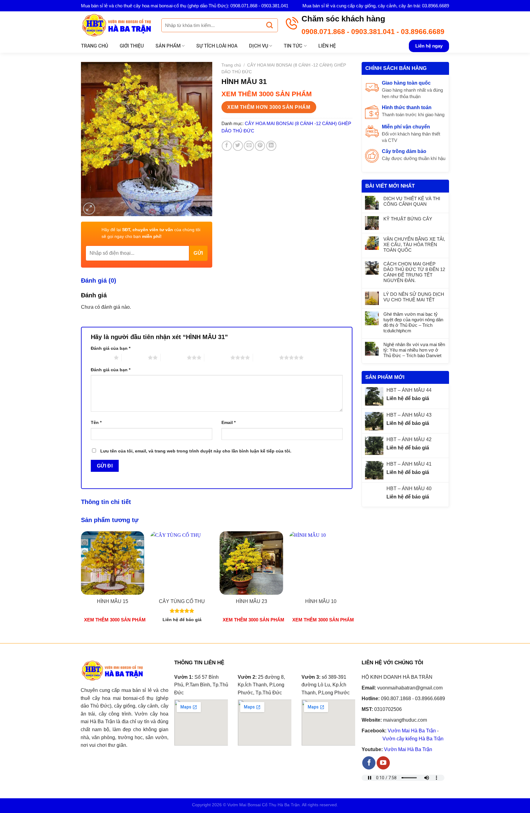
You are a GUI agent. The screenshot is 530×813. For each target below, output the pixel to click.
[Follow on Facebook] (368, 762)
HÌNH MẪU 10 (320, 601)
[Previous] (81, 582)
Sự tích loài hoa (216, 46)
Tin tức (293, 46)
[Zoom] (89, 209)
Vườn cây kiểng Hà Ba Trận (413, 738)
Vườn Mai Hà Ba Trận (412, 730)
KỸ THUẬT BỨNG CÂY (407, 218)
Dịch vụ (258, 46)
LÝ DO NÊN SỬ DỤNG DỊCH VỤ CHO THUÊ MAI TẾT (413, 297)
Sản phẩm (168, 46)
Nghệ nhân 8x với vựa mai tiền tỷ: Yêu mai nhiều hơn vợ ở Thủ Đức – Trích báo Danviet (414, 350)
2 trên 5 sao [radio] (135, 357)
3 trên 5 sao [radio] (174, 357)
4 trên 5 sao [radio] (217, 357)
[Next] (352, 582)
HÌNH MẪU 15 (112, 601)
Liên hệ (327, 46)
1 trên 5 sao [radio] (101, 357)
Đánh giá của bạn (110, 348)
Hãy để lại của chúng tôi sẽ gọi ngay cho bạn (151, 233)
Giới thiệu (132, 46)
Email (228, 422)
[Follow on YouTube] (383, 762)
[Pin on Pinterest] (260, 146)
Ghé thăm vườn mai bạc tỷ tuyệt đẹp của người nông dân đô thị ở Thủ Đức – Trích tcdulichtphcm (413, 322)
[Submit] (269, 25)
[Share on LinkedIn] (271, 146)
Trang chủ (94, 46)
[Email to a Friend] (249, 146)
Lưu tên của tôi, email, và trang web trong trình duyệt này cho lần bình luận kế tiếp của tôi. (195, 450)
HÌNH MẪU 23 (251, 601)
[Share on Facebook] (227, 146)
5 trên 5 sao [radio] (266, 357)
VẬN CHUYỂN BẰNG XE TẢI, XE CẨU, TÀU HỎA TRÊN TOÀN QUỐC (414, 244)
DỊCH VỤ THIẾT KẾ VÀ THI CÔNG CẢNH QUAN (411, 201)
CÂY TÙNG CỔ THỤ (182, 601)
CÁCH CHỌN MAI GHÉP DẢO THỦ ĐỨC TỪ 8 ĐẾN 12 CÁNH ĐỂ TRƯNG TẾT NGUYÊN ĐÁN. (414, 272)
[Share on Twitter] (238, 146)
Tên (96, 422)
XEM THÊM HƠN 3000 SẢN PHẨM (268, 107)
